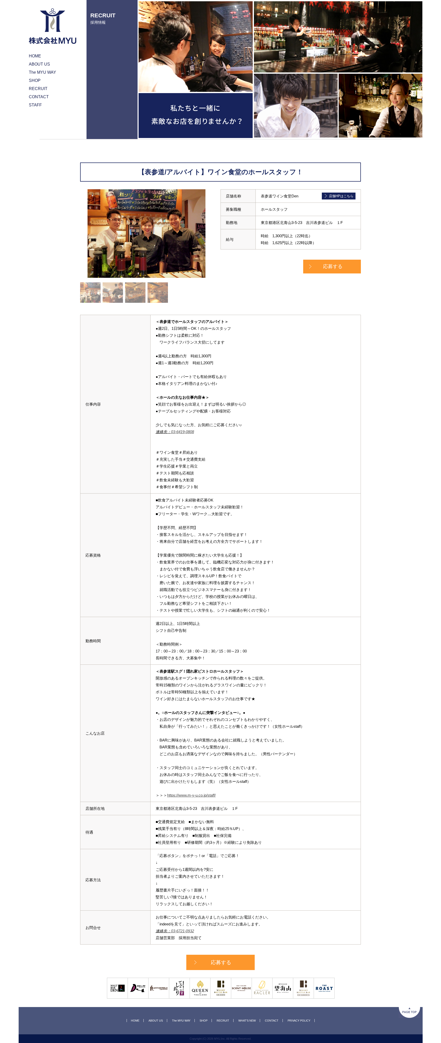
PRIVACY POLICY (299, 1020)
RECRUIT (223, 1020)
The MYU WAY (181, 1020)
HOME (135, 1020)
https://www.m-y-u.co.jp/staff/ (191, 795)
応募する (332, 266)
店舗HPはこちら (341, 196)
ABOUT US (156, 1020)
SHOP (203, 1020)
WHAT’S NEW (247, 1020)
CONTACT (271, 1020)
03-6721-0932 (182, 931)
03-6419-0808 (182, 432)
